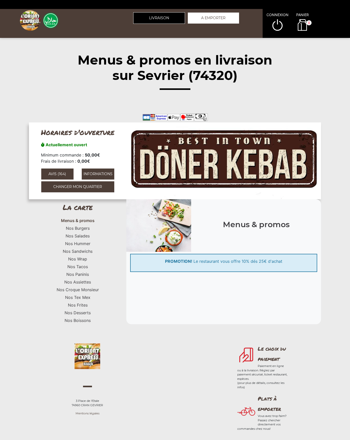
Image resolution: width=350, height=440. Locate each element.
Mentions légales (87, 413)
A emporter (213, 18)
